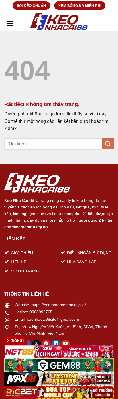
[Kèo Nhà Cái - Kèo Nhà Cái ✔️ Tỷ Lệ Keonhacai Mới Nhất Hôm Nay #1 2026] (59, 21)
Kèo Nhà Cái (16, 200)
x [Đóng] (15, 341)
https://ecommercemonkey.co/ (59, 304)
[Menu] (10, 21)
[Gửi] (108, 143)
